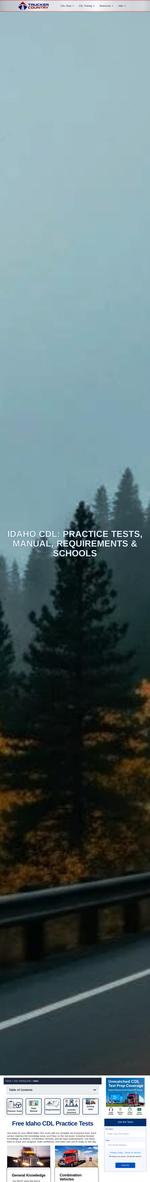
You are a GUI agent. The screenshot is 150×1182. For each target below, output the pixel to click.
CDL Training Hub (22, 1081)
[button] (94, 1089)
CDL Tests (66, 6)
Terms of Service (133, 1152)
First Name (109, 1129)
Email (107, 1140)
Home (8, 1081)
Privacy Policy (116, 1152)
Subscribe (125, 1165)
